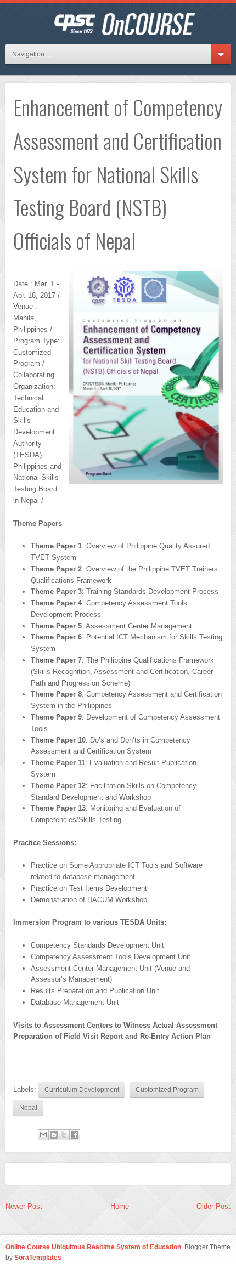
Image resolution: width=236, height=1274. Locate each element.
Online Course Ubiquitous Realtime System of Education (93, 1246)
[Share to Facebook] (74, 1134)
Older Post (213, 1206)
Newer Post (23, 1206)
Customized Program (167, 1089)
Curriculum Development (81, 1089)
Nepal (28, 1107)
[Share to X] (64, 1134)
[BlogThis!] (53, 1134)
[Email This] (43, 1134)
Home (119, 1206)
